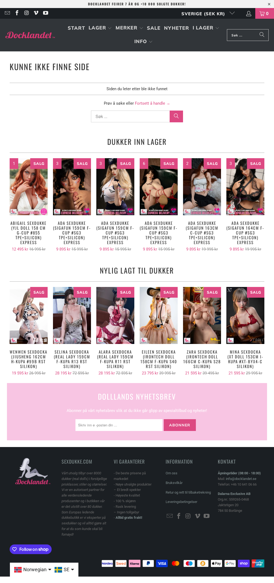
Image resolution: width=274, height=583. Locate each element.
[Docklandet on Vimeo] (36, 13)
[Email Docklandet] (7, 13)
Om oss (171, 473)
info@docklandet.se (241, 479)
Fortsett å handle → (152, 103)
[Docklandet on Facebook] (17, 13)
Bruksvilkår (174, 483)
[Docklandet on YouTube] (45, 13)
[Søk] (262, 35)
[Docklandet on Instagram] (26, 13)
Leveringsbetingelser (181, 502)
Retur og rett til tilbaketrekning (188, 492)
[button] (100, 28)
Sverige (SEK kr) (204, 13)
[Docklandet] (30, 35)
